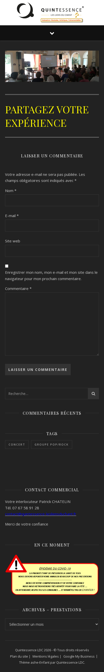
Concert (17, 444)
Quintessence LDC (70, 662)
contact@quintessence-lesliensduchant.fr (40, 513)
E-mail (12, 215)
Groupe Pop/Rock (52, 444)
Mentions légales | (47, 656)
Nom (10, 190)
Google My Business (79, 656)
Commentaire (18, 288)
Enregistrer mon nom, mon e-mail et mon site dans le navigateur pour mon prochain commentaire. (51, 275)
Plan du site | (20, 656)
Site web (12, 240)
